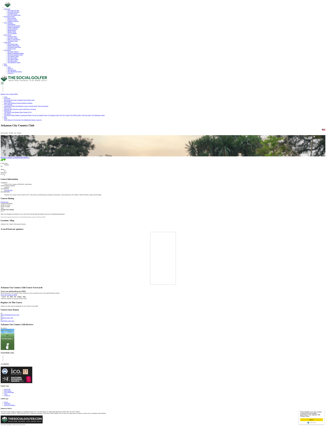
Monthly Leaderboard (13, 27)
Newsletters (45, 106)
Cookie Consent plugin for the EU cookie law (311, 423)
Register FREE (14, 94)
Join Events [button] (7, 9)
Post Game (13, 100)
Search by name (8, 109)
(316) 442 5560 (8, 190)
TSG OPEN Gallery (12, 59)
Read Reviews (4, 202)
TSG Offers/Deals (9, 392)
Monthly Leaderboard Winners (15, 53)
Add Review (26, 109)
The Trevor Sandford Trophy (15, 55)
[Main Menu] (2, 83)
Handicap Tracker (12, 19)
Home (5, 97)
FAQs (9, 67)
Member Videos (11, 32)
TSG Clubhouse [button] (8, 22)
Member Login (5, 94)
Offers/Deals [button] (7, 42)
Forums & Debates (12, 29)
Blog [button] (5, 64)
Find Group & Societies (13, 25)
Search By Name (12, 36)
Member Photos (11, 30)
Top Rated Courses (12, 41)
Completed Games (12, 13)
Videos (40, 106)
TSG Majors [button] (7, 50)
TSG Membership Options (14, 71)
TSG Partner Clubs (12, 44)
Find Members (11, 24)
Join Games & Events (13, 10)
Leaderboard (7, 106)
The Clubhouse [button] (8, 104)
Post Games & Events (13, 12)
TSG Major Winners (12, 51)
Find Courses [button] (7, 35)
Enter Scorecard (11, 18)
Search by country (18, 109)
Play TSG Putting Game (14, 15)
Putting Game (30, 100)
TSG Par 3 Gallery (12, 58)
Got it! (312, 420)
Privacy (6, 402)
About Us (10, 68)
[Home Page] (24, 81)
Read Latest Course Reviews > (15, 157)
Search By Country (12, 38)
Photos (36, 106)
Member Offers (19, 112)
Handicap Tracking (16, 103)
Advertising (7, 403)
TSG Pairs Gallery (12, 61)
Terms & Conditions (9, 405)
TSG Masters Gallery (13, 56)
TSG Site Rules (11, 70)
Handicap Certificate (13, 21)
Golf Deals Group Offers (14, 47)
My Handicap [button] (7, 101)
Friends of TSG (11, 48)
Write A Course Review (13, 39)
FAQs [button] (5, 65)
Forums (13, 106)
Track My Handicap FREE (9, 295)
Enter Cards (7, 103)
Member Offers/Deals (13, 45)
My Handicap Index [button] (9, 16)
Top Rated (33, 109)
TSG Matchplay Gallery (13, 62)
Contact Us (10, 73)
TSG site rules (17, 120)
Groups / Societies (29, 106)
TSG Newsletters (12, 33)
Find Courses (7, 391)
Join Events (7, 100)
